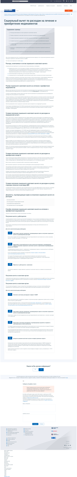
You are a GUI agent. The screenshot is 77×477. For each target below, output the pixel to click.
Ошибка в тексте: (26, 413)
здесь (22, 60)
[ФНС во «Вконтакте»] (66, 1)
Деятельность (41, 5)
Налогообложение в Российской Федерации (20, 14)
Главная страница (7, 14)
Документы (59, 5)
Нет (35, 369)
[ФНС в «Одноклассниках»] (68, 1)
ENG (71, 5)
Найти (69, 10)
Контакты (66, 5)
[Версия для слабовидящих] (51, 1)
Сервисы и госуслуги (50, 5)
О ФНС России (33, 5)
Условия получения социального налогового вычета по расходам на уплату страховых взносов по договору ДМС (30, 44)
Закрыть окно (7, 476)
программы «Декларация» (36, 302)
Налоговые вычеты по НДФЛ (64, 14)
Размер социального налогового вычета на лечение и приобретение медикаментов (27, 35)
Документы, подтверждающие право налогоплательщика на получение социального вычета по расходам (30, 48)
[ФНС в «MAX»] (72, 1)
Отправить (35, 424)
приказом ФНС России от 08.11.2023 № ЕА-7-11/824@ (38, 133)
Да (41, 369)
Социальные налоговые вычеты (10, 15)
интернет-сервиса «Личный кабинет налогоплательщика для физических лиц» (30, 304)
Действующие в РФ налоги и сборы (35, 14)
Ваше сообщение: (26, 403)
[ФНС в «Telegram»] (70, 1)
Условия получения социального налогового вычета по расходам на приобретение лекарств (29, 38)
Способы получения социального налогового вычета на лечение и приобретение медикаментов (30, 51)
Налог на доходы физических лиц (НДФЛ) (50, 14)
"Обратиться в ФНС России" (32, 397)
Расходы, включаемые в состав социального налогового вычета (23, 32)
